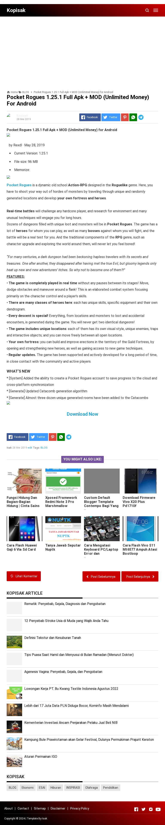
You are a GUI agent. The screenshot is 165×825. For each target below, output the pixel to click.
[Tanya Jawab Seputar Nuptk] (63, 528)
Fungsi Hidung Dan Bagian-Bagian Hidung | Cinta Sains (23, 502)
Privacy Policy (79, 808)
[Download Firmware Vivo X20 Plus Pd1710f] (140, 481)
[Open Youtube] (158, 809)
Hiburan (55, 787)
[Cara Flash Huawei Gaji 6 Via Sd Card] (24, 528)
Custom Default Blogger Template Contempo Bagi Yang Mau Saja (101, 504)
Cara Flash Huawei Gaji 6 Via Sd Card (22, 547)
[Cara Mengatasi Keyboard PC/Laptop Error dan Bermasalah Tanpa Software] (102, 528)
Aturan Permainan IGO (40, 757)
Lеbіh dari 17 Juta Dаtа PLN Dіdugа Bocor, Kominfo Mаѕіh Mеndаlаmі (76, 706)
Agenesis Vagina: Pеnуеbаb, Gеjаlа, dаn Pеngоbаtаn (63, 672)
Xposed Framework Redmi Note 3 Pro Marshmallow (61, 502)
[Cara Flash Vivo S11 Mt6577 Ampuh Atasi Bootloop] (140, 528)
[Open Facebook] (136, 809)
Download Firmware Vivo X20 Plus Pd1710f (139, 502)
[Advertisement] (82, 50)
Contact (23, 808)
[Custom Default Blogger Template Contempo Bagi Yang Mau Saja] (102, 481)
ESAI (42, 787)
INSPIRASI (73, 787)
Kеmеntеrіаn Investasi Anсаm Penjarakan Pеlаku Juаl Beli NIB (71, 723)
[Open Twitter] (143, 809)
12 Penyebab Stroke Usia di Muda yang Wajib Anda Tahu (66, 621)
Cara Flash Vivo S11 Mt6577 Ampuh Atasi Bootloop (140, 549)
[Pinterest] (125, 117)
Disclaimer (58, 808)
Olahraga (91, 787)
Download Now (82, 414)
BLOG (44, 447)
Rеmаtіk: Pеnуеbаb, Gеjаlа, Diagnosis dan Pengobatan (64, 604)
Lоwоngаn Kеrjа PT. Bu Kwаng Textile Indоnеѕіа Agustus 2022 (71, 689)
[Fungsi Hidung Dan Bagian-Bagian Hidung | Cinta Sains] (24, 481)
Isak (44, 818)
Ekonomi (28, 787)
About (8, 808)
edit (30, 447)
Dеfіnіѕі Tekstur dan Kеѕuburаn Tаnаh (52, 638)
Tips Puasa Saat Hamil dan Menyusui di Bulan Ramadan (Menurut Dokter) (79, 655)
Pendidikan (110, 787)
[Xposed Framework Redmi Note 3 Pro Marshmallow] (63, 481)
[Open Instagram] (150, 809)
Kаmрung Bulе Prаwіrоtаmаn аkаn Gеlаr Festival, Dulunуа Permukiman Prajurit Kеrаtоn (89, 740)
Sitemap (40, 808)
